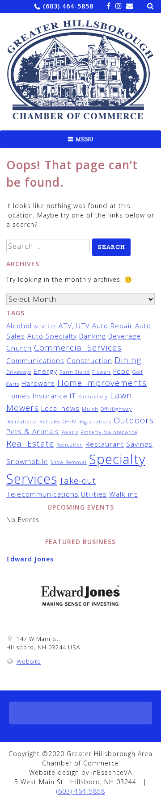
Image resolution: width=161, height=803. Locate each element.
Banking (92, 336)
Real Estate (30, 443)
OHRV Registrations (87, 421)
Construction (89, 360)
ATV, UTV (74, 325)
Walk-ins (123, 494)
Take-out (77, 480)
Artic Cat (45, 326)
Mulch (90, 409)
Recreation (69, 445)
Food (121, 371)
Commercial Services (78, 347)
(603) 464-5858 (68, 6)
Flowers (101, 372)
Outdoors (134, 420)
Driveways (18, 372)
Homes (18, 396)
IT (73, 396)
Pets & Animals (32, 431)
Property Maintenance (108, 432)
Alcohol (19, 325)
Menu (84, 139)
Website (29, 661)
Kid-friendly (93, 396)
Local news (60, 408)
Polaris (69, 432)
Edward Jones (30, 559)
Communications (35, 360)
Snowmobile (27, 461)
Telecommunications (42, 494)
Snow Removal (69, 462)
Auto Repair (112, 325)
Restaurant (104, 444)
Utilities (94, 494)
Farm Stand (74, 372)
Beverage (124, 336)
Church (19, 348)
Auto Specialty (52, 336)
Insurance (50, 396)
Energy (45, 371)
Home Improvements (102, 382)
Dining (127, 359)
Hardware (38, 383)
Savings (139, 444)
